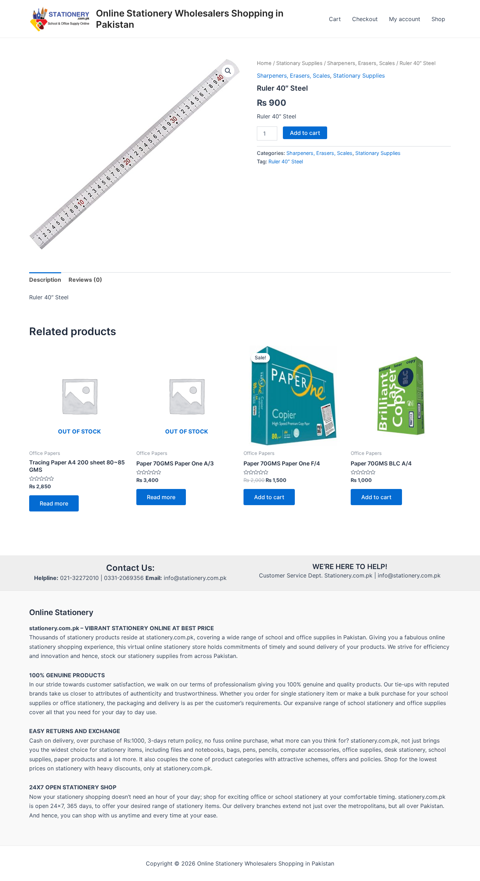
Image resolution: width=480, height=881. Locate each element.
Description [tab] (45, 279)
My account (404, 18)
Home (264, 63)
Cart (335, 18)
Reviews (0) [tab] (85, 279)
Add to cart (305, 132)
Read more (54, 503)
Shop (438, 18)
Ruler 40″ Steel (285, 161)
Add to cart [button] (269, 497)
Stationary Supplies (299, 63)
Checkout (365, 18)
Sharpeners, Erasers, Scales (361, 63)
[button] (228, 71)
